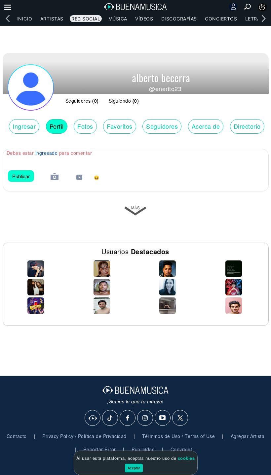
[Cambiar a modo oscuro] (262, 7)
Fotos (85, 126)
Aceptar (134, 467)
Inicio (24, 18)
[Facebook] (128, 418)
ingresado (46, 153)
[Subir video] (79, 178)
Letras (254, 18)
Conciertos (221, 18)
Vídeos (144, 18)
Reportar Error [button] (99, 449)
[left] (8, 18)
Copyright (181, 449)
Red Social (85, 18)
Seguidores (162, 126)
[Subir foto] (54, 177)
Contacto (17, 436)
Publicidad (143, 449)
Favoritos (120, 126)
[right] (263, 18)
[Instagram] (145, 418)
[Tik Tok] (110, 418)
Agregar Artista (248, 436)
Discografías (179, 18)
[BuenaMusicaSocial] (93, 418)
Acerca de (206, 126)
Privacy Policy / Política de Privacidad (84, 436)
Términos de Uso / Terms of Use (178, 436)
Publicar (21, 176)
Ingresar (24, 126)
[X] (180, 418)
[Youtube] (163, 418)
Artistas (51, 18)
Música (117, 18)
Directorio (247, 126)
